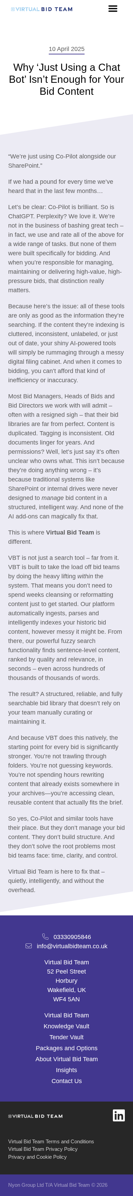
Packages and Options (67, 1048)
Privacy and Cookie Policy (37, 1157)
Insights (66, 1070)
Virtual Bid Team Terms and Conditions (51, 1141)
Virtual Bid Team (66, 1015)
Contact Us (66, 1081)
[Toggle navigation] (113, 8)
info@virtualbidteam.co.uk (72, 946)
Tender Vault (66, 1037)
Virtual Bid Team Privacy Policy (43, 1149)
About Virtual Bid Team (66, 1059)
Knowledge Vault (66, 1026)
